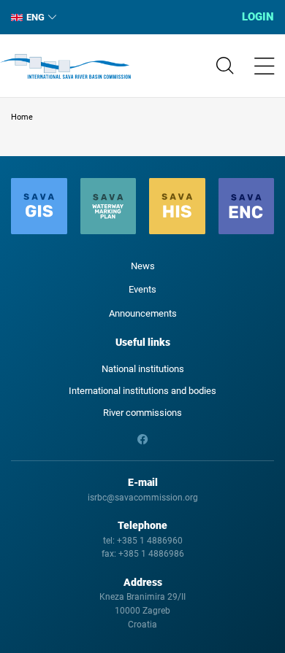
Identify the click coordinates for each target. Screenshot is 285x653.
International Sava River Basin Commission (65, 66)
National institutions (143, 368)
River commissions (142, 412)
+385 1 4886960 (150, 541)
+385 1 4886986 (151, 554)
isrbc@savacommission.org (143, 497)
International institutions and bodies (142, 390)
